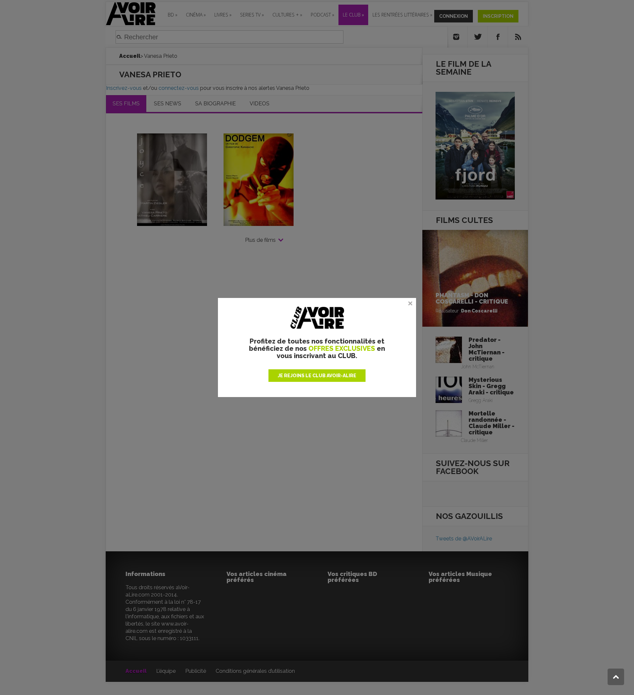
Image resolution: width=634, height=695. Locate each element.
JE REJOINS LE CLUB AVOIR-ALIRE (317, 375)
